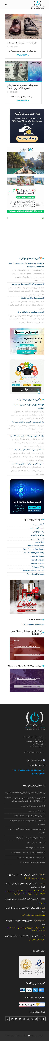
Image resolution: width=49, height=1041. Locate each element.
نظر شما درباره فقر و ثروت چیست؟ (22, 43)
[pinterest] (12, 1019)
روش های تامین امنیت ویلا (37, 811)
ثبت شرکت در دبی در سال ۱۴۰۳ (36, 843)
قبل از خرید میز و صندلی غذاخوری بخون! (33, 806)
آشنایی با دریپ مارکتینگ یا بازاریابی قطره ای (28, 463)
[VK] (16, 1019)
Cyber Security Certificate (33, 549)
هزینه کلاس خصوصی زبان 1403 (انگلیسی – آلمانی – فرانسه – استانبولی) (26, 831)
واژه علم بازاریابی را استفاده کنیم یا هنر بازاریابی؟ (27, 435)
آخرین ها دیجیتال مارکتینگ (28, 399)
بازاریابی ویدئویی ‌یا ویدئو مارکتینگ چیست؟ (28, 422)
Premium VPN (24, 770)
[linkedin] (7, 1019)
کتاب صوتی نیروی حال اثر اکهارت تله (30, 312)
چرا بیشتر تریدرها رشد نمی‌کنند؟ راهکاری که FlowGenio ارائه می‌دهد (24, 793)
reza (43, 898)
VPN (15, 770)
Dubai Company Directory (34, 552)
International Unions (36, 545)
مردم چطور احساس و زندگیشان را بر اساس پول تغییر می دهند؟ (23, 86)
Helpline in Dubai (37, 563)
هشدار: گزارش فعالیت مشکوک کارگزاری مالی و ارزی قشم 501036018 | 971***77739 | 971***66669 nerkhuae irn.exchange (24, 799)
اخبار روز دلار (39, 542)
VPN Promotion (37, 770)
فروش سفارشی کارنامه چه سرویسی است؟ (32, 862)
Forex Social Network (35, 574)
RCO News (39, 624)
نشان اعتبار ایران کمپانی (37, 765)
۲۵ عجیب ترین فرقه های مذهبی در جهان (22, 874)
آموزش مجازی (38, 524)
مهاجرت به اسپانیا (37, 535)
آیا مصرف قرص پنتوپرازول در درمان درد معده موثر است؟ (28, 852)
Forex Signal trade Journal (33, 570)
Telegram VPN (38, 567)
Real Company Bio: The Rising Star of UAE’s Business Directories (27, 822)
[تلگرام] (20, 1019)
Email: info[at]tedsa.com (34, 741)
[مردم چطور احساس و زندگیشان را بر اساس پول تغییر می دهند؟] (23, 71)
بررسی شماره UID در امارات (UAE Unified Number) (29, 816)
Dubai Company (27, 624)
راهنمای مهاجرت (38, 531)
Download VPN (38, 773)
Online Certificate (37, 556)
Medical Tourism (37, 560)
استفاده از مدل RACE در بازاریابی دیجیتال (29, 449)
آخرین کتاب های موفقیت (29, 258)
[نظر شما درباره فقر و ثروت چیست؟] (23, 26)
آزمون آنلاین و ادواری (36, 527)
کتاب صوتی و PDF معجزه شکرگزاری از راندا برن (22, 935)
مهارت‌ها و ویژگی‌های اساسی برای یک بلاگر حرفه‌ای (30, 838)
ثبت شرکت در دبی (37, 538)
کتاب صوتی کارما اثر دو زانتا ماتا (32, 298)
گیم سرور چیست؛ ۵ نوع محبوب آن (34, 847)
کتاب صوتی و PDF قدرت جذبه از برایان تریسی (27, 284)
